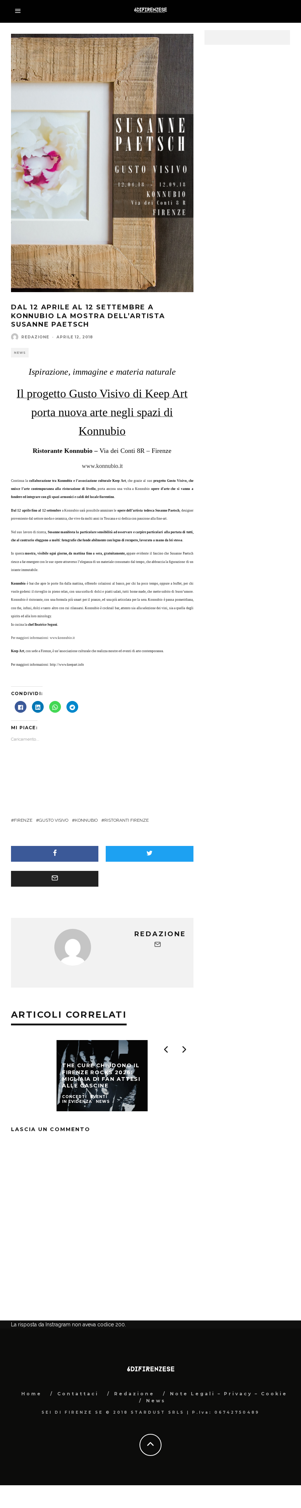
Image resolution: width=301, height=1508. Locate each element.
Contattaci (78, 1430)
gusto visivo (53, 820)
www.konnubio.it (102, 466)
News (20, 353)
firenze (23, 820)
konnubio (86, 820)
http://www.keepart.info (67, 664)
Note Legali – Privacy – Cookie (228, 1430)
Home (31, 1430)
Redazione (35, 337)
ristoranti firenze (126, 820)
